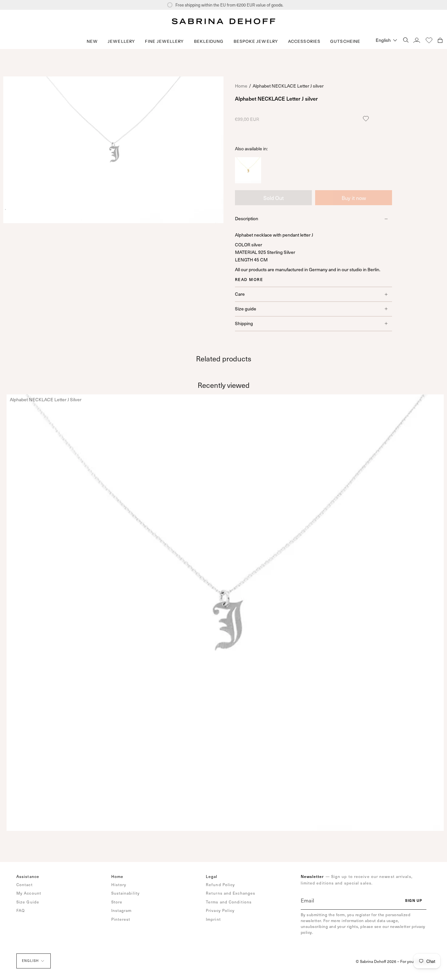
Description (246, 218)
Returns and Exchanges (230, 893)
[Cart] (440, 40)
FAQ (20, 910)
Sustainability (125, 893)
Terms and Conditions (229, 902)
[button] (121, 41)
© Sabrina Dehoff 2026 (376, 961)
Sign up (413, 900)
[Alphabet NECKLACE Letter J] (248, 181)
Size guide (245, 308)
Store (117, 902)
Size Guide (27, 902)
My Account (28, 893)
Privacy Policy (220, 910)
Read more (249, 279)
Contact (24, 884)
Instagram (121, 910)
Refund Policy (220, 884)
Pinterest (121, 919)
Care (240, 293)
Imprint (213, 919)
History (119, 884)
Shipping (244, 323)
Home (241, 85)
